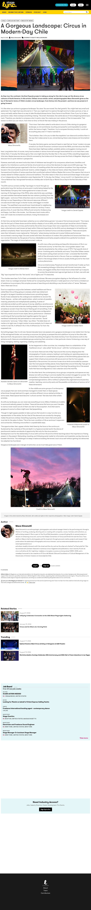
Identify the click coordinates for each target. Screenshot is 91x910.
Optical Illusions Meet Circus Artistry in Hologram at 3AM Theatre (42, 644)
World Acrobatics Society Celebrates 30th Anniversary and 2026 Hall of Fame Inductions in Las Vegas (55, 655)
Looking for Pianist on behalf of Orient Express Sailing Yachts (26, 702)
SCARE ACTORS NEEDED (12, 694)
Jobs (45, 12)
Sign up (46, 566)
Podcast (37, 12)
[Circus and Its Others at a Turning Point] (10, 627)
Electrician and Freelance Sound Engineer (19, 724)
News (4, 12)
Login (73, 5)
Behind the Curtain (15, 12)
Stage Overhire (8, 716)
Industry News (27, 20)
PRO (62, 5)
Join (80, 5)
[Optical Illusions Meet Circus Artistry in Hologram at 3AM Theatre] (10, 645)
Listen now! (31, 582)
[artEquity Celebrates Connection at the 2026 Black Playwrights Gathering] (10, 616)
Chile (4, 20)
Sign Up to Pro (45, 809)
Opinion (29, 12)
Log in (35, 566)
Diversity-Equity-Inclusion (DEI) (35, 37)
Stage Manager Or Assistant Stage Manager (19, 732)
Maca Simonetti (16, 37)
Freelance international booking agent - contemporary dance (26, 708)
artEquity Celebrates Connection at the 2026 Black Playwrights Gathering (45, 615)
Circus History (13, 20)
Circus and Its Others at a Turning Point (33, 627)
